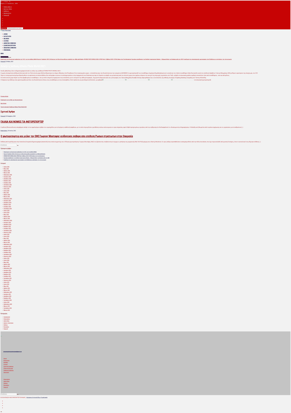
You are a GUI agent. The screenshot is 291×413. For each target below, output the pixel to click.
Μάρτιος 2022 (7, 266)
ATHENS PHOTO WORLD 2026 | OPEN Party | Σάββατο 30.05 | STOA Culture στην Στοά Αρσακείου (107, 59)
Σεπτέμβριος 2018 (8, 308)
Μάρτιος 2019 (7, 306)
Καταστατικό (7, 36)
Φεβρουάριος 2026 (8, 174)
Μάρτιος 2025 (7, 196)
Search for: (3, 28)
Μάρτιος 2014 (7, 310)
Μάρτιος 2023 (7, 242)
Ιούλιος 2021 (6, 282)
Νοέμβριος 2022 (7, 250)
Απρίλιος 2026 (7, 170)
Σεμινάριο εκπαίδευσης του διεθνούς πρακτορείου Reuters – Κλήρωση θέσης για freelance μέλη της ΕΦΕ (157, 59)
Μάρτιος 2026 (7, 172)
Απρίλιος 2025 (7, 194)
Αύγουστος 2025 (7, 186)
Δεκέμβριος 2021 (7, 272)
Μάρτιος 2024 (7, 218)
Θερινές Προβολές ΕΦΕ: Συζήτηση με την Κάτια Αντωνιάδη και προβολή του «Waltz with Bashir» (60, 59)
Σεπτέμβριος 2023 (8, 230)
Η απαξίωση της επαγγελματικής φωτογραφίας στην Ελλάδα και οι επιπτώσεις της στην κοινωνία (207, 59)
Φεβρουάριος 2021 (8, 292)
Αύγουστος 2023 (7, 232)
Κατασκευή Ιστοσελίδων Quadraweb (37, 397)
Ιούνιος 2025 (6, 190)
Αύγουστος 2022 (7, 256)
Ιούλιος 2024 (6, 210)
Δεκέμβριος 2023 (7, 224)
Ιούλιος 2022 (6, 258)
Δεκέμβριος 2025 (7, 178)
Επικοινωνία (7, 50)
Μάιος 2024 (6, 214)
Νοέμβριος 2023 (7, 226)
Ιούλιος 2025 (6, 188)
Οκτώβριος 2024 (7, 206)
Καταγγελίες (7, 13)
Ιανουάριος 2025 (7, 200)
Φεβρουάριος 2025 (8, 198)
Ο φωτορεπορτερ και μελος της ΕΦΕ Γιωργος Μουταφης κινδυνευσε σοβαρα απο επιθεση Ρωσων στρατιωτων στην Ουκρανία (67, 136)
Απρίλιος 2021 (7, 288)
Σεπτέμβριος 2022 (8, 254)
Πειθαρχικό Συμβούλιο (10, 47)
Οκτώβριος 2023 (7, 228)
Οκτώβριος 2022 (7, 252)
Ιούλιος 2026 (6, 166)
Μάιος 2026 (6, 168)
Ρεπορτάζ (6, 15)
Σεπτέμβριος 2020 (8, 300)
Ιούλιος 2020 (6, 302)
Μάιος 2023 (6, 238)
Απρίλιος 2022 (7, 264)
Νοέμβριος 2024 (7, 204)
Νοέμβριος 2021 (7, 274)
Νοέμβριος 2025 (7, 180)
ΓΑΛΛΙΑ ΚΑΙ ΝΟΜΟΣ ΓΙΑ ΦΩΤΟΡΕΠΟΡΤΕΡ (22, 121)
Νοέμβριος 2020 (7, 298)
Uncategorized (7, 317)
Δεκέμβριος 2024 (7, 202)
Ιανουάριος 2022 (7, 270)
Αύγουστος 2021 (7, 280)
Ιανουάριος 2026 (7, 176)
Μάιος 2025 (6, 192)
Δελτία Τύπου (8, 9)
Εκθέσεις (6, 11)
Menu (2, 53)
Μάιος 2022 (6, 262)
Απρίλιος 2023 (7, 240)
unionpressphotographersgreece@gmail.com (12, 351)
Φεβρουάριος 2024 (8, 220)
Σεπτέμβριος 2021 (8, 278)
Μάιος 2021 (6, 286)
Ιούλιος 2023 (6, 234)
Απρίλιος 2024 (7, 216)
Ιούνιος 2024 (6, 212)
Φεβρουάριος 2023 (8, 244)
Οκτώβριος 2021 (7, 276)
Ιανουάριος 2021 (7, 294)
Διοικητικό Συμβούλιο (10, 43)
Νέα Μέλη (6, 38)
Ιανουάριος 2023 (7, 246)
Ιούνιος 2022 (6, 260)
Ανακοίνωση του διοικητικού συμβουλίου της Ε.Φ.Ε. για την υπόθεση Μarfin (19, 59)
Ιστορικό (6, 41)
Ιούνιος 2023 (6, 236)
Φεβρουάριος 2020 (8, 304)
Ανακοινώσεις (8, 7)
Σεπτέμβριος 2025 (8, 184)
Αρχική (6, 34)
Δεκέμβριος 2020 (7, 296)
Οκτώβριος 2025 (7, 182)
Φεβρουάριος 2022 (8, 268)
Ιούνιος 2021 (6, 284)
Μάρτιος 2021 (7, 290)
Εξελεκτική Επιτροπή (10, 45)
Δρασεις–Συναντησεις (8, 323)
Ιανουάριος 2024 (7, 222)
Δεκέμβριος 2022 (7, 248)
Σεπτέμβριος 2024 (8, 208)
